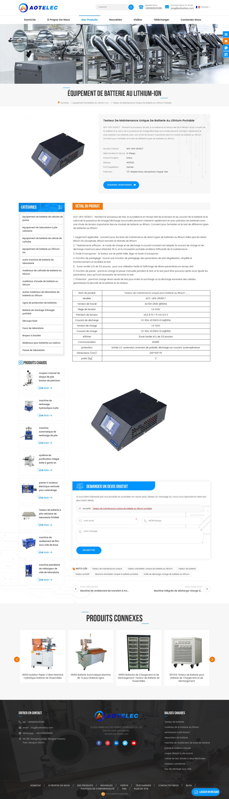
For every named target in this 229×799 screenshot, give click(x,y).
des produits (89, 20)
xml (124, 789)
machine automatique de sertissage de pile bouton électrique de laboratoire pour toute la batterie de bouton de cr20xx (50, 432)
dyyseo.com (122, 734)
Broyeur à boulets (31, 335)
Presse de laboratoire (33, 350)
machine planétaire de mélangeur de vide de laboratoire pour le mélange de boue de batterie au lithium (49, 569)
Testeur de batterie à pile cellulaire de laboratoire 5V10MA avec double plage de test (50, 514)
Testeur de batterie (187, 568)
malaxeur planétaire (175, 764)
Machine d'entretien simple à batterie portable (116, 574)
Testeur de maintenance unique (107, 568)
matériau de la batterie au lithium (182, 727)
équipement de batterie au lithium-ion (41, 251)
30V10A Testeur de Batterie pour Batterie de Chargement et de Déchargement (186, 678)
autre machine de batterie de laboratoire (38, 261)
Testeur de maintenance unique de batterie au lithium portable (122, 508)
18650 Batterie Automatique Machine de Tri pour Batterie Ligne (91, 676)
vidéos (138, 20)
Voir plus (44, 388)
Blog (189, 785)
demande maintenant (119, 184)
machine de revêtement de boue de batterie (187, 743)
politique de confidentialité (97, 789)
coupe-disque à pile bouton (179, 753)
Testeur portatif (82, 574)
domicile (30, 20)
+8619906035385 (153, 8)
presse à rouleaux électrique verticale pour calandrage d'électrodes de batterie (49, 486)
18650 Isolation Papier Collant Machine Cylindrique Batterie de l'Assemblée (42, 676)
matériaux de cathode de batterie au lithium (42, 272)
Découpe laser (29, 321)
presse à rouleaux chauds (178, 748)
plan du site (141, 789)
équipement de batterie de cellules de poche (42, 218)
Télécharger (161, 20)
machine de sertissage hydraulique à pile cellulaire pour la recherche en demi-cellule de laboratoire (49, 404)
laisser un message (209, 792)
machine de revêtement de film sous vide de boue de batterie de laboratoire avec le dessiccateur (49, 541)
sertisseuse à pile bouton (177, 732)
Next (212, 659)
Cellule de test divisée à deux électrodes (185, 758)
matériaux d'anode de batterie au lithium (40, 283)
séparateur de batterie (176, 737)
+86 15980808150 (44, 733)
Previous (17, 659)
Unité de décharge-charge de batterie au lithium (166, 574)
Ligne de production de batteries (39, 303)
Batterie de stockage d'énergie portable (38, 312)
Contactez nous (191, 20)
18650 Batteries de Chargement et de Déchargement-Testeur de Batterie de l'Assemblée (139, 678)
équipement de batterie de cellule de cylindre (42, 240)
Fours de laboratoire (32, 328)
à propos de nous (58, 20)
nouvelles (115, 20)
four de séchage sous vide (178, 769)
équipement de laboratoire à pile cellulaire (39, 229)
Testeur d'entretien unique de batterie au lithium (150, 568)
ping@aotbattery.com (182, 8)
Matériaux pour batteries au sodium (41, 343)
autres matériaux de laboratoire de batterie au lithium (40, 294)
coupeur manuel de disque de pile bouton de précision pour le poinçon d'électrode (49, 377)
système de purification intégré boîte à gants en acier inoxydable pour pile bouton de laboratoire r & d (49, 459)
